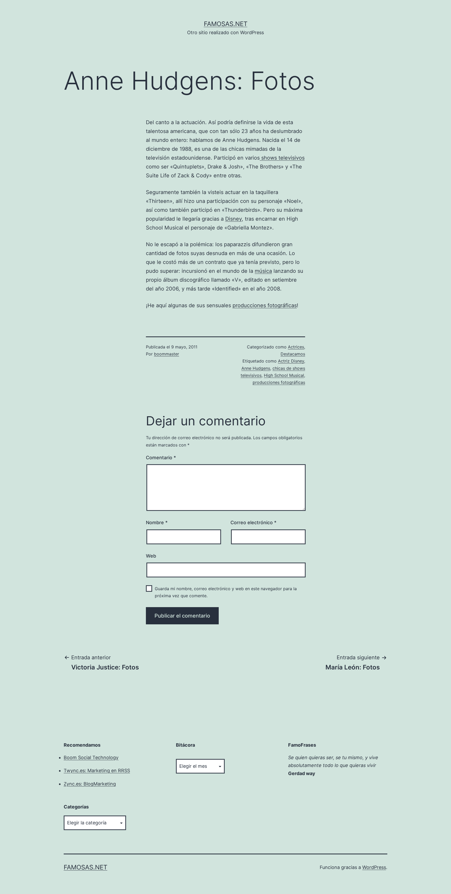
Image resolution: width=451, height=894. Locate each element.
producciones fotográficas (265, 305)
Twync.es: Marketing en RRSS (97, 770)
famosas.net (225, 24)
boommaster (166, 354)
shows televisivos (282, 158)
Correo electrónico (253, 522)
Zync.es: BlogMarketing (90, 784)
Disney (233, 219)
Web (151, 556)
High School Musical (284, 375)
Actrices (296, 346)
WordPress (374, 867)
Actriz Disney (291, 361)
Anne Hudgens (255, 368)
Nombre (157, 522)
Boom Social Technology (91, 757)
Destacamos (293, 354)
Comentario (161, 457)
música (263, 271)
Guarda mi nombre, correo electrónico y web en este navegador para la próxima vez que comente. (226, 592)
